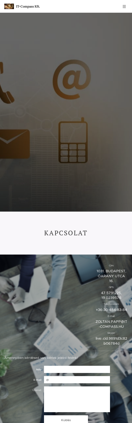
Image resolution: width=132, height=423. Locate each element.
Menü (124, 6)
